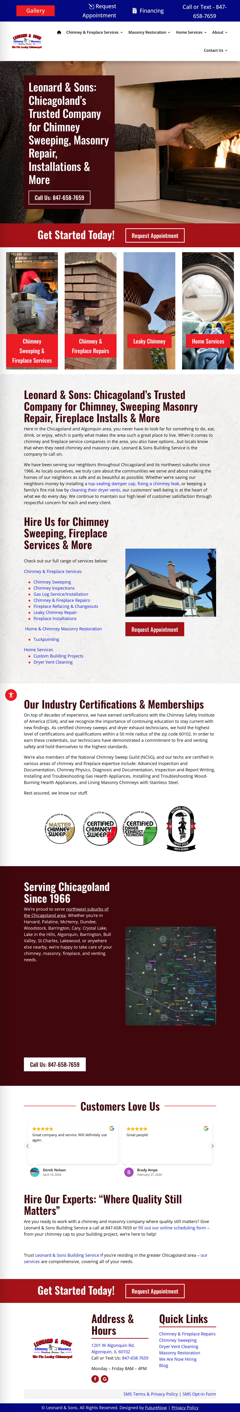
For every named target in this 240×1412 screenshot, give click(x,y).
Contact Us (213, 50)
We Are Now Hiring (178, 1359)
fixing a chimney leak (158, 483)
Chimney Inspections (54, 588)
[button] (212, 1146)
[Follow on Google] (104, 1379)
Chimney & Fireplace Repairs (90, 346)
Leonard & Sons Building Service (67, 1255)
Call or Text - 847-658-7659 (205, 11)
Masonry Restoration (147, 32)
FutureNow (156, 1407)
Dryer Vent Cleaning (53, 662)
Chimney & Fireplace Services (92, 32)
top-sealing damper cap (111, 483)
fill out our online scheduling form (172, 1228)
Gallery (35, 10)
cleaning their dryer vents (95, 490)
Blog (163, 1365)
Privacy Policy (185, 1407)
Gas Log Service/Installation (61, 594)
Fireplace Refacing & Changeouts (66, 606)
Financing (152, 10)
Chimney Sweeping (52, 582)
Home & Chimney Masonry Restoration (63, 629)
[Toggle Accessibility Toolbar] (11, 695)
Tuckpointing (46, 639)
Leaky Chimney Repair (55, 612)
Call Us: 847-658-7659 (59, 197)
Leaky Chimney (149, 341)
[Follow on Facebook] (95, 1379)
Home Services (189, 32)
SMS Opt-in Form (199, 1394)
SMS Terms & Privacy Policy (151, 1394)
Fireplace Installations (55, 618)
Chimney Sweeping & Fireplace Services (32, 350)
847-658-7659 (135, 1358)
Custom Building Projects (58, 656)
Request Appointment (99, 10)
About (217, 32)
